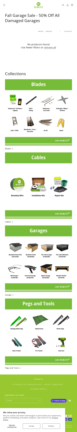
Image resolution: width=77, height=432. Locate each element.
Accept (31, 426)
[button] (4, 5)
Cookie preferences (66, 427)
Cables (8, 222)
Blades (8, 149)
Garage (8, 295)
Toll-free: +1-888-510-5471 (53, 384)
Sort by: (41, 31)
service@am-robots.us (38, 389)
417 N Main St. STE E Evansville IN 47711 (27, 384)
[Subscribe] (39, 400)
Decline (51, 426)
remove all (50, 47)
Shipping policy (67, 425)
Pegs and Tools (12, 368)
